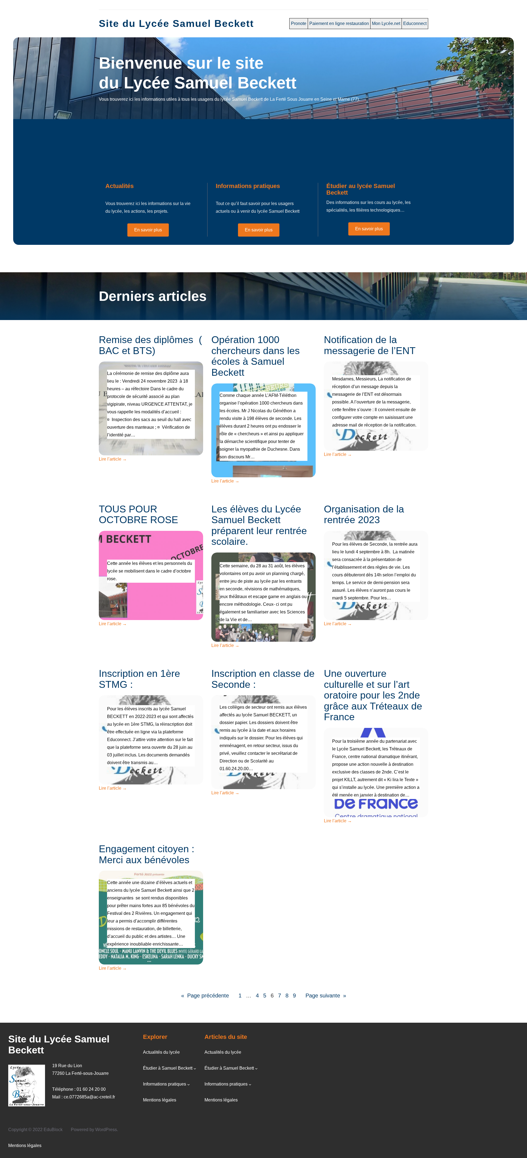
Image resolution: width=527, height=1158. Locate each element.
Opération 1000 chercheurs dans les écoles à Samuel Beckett (255, 356)
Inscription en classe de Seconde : (263, 679)
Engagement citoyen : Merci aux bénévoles (146, 854)
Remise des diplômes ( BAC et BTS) (150, 345)
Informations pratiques (164, 1084)
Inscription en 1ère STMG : (139, 679)
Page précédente (205, 995)
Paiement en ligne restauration (339, 23)
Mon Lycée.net (386, 23)
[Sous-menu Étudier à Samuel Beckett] (195, 1068)
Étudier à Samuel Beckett (167, 1068)
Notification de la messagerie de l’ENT (370, 345)
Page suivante (325, 995)
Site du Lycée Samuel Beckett (176, 23)
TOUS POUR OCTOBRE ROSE (138, 514)
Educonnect (415, 23)
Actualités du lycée (161, 1052)
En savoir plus (148, 230)
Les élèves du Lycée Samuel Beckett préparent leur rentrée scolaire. (259, 525)
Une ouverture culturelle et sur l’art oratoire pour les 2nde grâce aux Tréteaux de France (373, 695)
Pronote (298, 23)
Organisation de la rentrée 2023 (364, 514)
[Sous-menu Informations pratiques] (188, 1084)
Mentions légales (159, 1100)
